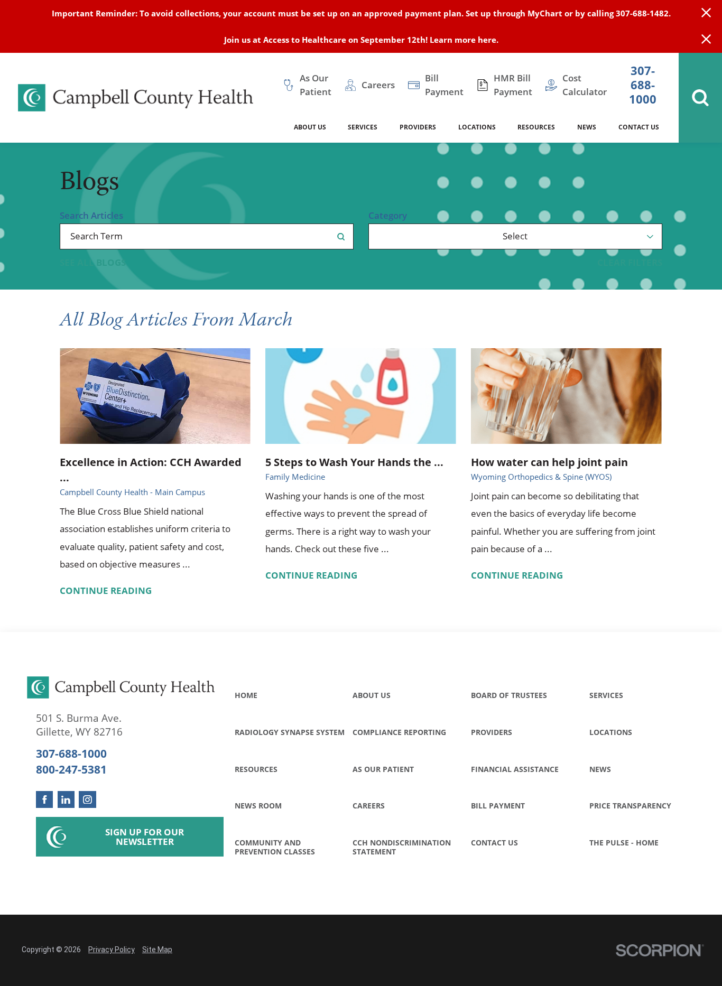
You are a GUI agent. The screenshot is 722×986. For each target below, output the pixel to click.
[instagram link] (87, 799)
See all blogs (93, 262)
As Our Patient (383, 769)
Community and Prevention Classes (275, 847)
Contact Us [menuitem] (638, 127)
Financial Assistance (515, 769)
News (600, 769)
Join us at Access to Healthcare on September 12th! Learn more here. (361, 39)
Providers (491, 732)
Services (606, 695)
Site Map (157, 949)
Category (387, 215)
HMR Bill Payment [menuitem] (513, 85)
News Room (258, 806)
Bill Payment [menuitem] (444, 85)
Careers (369, 806)
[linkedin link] (66, 799)
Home (246, 695)
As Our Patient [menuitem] (315, 85)
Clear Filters (629, 262)
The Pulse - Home (624, 843)
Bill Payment (498, 806)
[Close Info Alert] (706, 39)
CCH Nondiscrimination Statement (402, 847)
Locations (610, 732)
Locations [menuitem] (477, 127)
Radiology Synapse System (290, 732)
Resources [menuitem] (536, 127)
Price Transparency (630, 806)
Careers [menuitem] (378, 85)
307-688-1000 (642, 85)
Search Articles (91, 215)
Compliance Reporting (399, 732)
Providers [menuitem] (418, 127)
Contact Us (494, 843)
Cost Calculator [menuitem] (584, 85)
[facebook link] (44, 799)
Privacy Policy (111, 949)
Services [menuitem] (362, 127)
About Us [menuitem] (310, 127)
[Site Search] (700, 98)
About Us (372, 695)
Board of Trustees (509, 695)
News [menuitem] (586, 127)
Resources (256, 769)
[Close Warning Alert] (706, 13)
